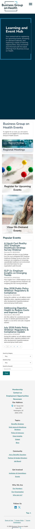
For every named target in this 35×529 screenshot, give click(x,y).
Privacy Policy (19, 520)
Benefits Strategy (17, 424)
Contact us (17, 393)
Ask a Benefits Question (17, 455)
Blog (17, 443)
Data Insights (17, 436)
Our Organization (17, 492)
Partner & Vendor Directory (17, 458)
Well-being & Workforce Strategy (17, 428)
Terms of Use (9, 520)
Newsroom (17, 399)
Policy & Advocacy (17, 433)
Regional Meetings (14, 149)
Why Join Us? (17, 495)
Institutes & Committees (17, 473)
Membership (17, 389)
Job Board (17, 461)
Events (17, 477)
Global (17, 439)
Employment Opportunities (17, 396)
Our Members (17, 489)
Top (28, 513)
